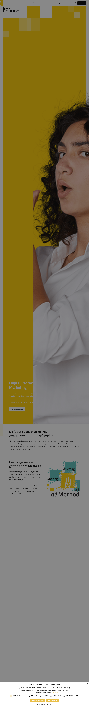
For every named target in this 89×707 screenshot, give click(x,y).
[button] (44, 704)
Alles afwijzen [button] (52, 700)
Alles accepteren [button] (37, 700)
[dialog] (44, 694)
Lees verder (56, 692)
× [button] (87, 684)
